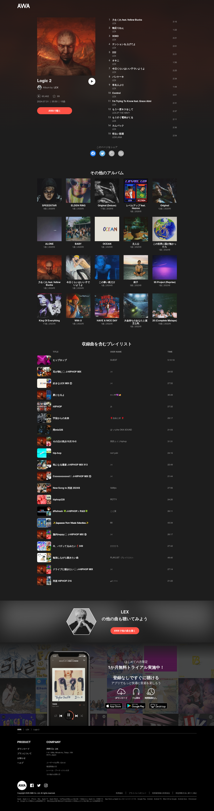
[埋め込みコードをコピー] (121, 153)
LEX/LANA (117, 137)
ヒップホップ (60, 360)
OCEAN (107, 243)
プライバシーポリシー (137, 793)
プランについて (24, 753)
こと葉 (113, 511)
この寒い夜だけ (107, 282)
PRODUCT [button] (24, 742)
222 (114, 52)
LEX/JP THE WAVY (121, 112)
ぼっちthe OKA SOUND (121, 429)
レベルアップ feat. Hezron (135, 207)
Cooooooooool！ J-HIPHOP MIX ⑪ (72, 476)
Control (116, 93)
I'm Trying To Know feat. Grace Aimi (131, 101)
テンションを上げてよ (124, 44)
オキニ (115, 60)
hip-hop (57, 453)
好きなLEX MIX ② (62, 383)
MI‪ (111, 522)
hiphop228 (59, 499)
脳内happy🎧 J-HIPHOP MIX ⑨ (70, 534)
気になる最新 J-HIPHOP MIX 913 (70, 464)
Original (164, 205)
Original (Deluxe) (107, 205)
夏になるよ (58, 394)
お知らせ (21, 758)
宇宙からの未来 (61, 418)
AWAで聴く (54, 110)
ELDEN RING (78, 205)
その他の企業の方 (53, 774)
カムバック (118, 125)
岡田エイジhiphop (118, 441)
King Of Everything (49, 320)
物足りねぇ (118, 27)
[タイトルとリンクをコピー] (112, 153)
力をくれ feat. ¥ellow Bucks (127, 19)
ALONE (49, 243)
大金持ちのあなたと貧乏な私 (135, 322)
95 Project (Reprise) (165, 282)
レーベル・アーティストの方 (57, 770)
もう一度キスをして (122, 109)
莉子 (135, 282)
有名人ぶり (118, 84)
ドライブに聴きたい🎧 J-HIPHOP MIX (73, 569)
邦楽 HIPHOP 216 (62, 580)
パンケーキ (118, 76)
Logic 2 (36, 729)
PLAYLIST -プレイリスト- (122, 557)
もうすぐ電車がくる (122, 117)
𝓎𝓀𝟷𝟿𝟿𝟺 (114, 580)
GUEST (113, 359)
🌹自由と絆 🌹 (117, 418)
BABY (78, 243)
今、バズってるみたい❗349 (68, 546)
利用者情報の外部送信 (161, 793)
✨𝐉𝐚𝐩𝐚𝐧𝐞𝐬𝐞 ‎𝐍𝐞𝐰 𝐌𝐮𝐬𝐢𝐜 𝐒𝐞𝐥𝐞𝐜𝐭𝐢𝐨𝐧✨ (71, 522)
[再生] (91, 81)
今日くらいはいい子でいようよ (128, 68)
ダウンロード (23, 748)
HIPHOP (57, 406)
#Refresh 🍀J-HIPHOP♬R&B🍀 (70, 511)
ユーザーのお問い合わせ (56, 762)
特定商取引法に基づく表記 (186, 793)
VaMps (113, 487)
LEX (56, 87)
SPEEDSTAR (49, 205)
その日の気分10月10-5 (64, 441)
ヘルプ (20, 762)
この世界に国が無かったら (164, 245)
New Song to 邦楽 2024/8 (66, 487)
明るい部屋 (118, 133)
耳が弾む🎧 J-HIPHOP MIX (67, 371)
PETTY (113, 499)
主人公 (135, 243)
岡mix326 (58, 429)
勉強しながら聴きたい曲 (65, 557)
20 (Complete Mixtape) (164, 320)
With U (78, 320)
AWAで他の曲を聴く (125, 630)
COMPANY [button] (53, 742)
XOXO (115, 36)
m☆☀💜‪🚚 (115, 394)
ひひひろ (114, 545)
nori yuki (114, 452)
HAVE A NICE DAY (107, 320)
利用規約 (119, 793)
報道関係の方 (51, 766)
